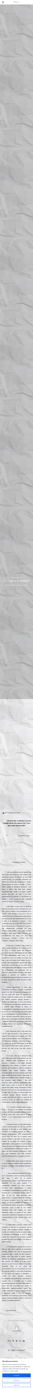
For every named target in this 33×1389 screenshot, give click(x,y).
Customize (16, 1380)
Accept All (16, 1375)
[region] (16, 1373)
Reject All (16, 1385)
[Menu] (3, 2)
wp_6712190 (11, 585)
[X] (17, 1341)
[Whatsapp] (20, 1341)
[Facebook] (13, 1341)
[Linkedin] (24, 1341)
